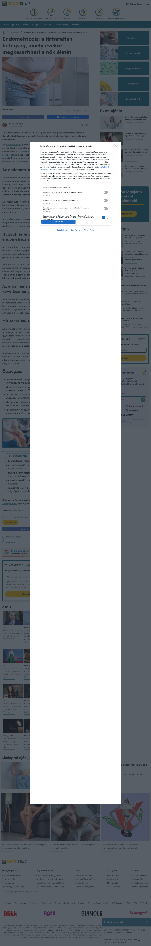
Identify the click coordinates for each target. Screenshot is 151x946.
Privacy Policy (89, 230)
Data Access (75, 230)
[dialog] (75, 473)
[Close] (116, 146)
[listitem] (75, 187)
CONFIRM (58, 222)
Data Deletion (62, 230)
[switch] (105, 192)
